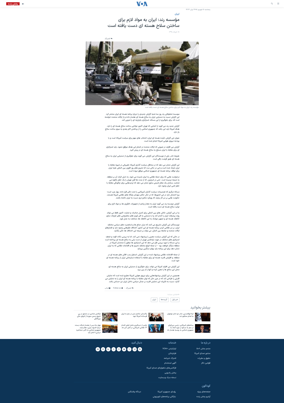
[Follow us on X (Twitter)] (129, 349)
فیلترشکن (172, 353)
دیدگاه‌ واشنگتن (134, 391)
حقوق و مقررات (203, 358)
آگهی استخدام (170, 363)
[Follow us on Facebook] (140, 349)
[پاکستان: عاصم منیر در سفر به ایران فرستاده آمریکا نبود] (156, 317)
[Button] (108, 38)
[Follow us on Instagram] (119, 349)
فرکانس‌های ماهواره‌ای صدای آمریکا (161, 367)
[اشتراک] (98, 349)
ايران (177, 14)
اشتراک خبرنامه (170, 358)
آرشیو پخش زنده (203, 396)
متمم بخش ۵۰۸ (203, 348)
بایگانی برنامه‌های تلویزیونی (164, 396)
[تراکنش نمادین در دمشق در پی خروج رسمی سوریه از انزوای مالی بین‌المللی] (109, 317)
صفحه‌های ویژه (203, 391)
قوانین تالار (205, 363)
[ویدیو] (23, 4)
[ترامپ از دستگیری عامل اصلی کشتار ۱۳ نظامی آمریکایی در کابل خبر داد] (156, 328)
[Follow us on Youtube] (124, 349)
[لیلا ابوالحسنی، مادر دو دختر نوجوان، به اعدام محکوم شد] (202, 317)
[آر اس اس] (108, 349)
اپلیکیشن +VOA (169, 348)
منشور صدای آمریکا (202, 353)
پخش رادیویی (170, 372)
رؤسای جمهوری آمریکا (167, 391)
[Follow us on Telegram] (134, 349)
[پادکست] (103, 349)
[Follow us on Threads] (113, 349)
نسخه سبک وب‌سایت (167, 377)
